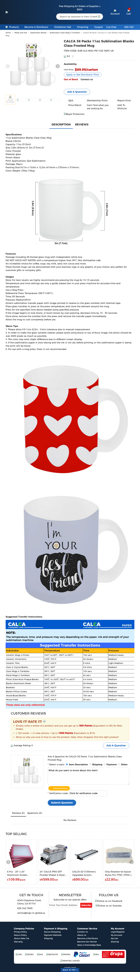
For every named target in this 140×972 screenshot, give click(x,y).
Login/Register (118, 932)
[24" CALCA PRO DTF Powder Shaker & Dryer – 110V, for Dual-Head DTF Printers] (54, 855)
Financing (82, 27)
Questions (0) (34, 813)
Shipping (48, 938)
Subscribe (86, 905)
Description (61, 124)
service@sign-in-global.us (31, 913)
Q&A (70, 100)
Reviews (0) (18, 813)
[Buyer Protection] (74, 114)
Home (8, 33)
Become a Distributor (87, 938)
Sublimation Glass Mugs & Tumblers (65, 33)
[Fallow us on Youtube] (108, 905)
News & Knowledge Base (89, 945)
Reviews (81, 124)
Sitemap (115, 941)
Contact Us (82, 932)
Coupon (98, 27)
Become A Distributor (36, 27)
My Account (116, 935)
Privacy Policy (20, 932)
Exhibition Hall (62, 27)
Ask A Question (77, 91)
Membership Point (97, 100)
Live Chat (111, 27)
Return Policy (20, 935)
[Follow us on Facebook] (109, 900)
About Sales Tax (21, 938)
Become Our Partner (87, 941)
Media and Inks (20, 33)
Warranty (18, 941)
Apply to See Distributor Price (82, 74)
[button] (58, 66)
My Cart (114, 938)
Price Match (74, 105)
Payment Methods (53, 935)
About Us (81, 935)
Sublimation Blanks (38, 33)
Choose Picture (60, 788)
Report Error (124, 100)
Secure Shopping (52, 932)
